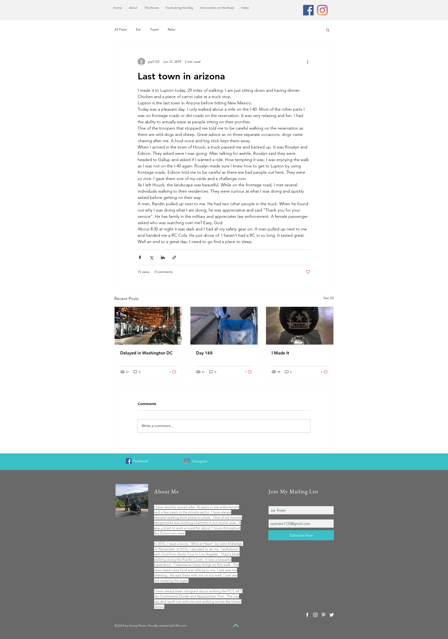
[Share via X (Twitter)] (151, 257)
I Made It (280, 353)
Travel (154, 29)
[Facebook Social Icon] (308, 10)
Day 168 (204, 353)
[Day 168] (224, 326)
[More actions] (307, 61)
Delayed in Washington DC (146, 353)
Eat (138, 29)
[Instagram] (322, 10)
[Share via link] (174, 257)
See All (328, 298)
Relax (171, 29)
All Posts (120, 29)
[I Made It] (299, 326)
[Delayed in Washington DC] (148, 326)
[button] (328, 30)
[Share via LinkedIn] (163, 257)
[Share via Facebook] (140, 257)
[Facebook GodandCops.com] (129, 461)
